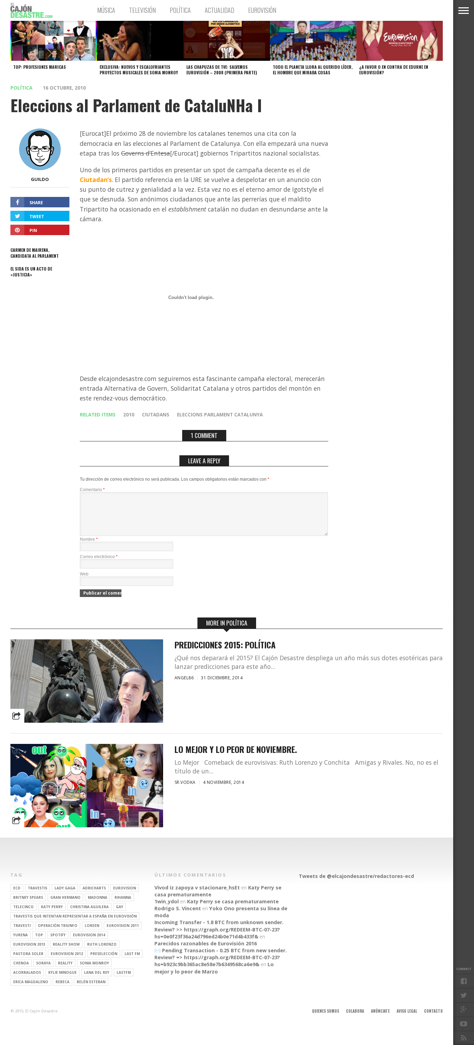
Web (84, 574)
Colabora (355, 1011)
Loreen (92, 925)
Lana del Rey (96, 972)
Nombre (89, 539)
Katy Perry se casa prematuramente (233, 901)
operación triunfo (57, 925)
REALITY (65, 963)
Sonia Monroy (94, 963)
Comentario (92, 489)
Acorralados (27, 972)
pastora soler (28, 953)
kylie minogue (62, 972)
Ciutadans (155, 414)
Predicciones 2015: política (225, 644)
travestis (37, 888)
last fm (132, 953)
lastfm (124, 972)
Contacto (433, 1011)
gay (119, 906)
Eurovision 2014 (89, 934)
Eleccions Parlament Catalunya (220, 414)
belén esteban (91, 981)
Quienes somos (325, 1011)
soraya (43, 963)
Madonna (97, 897)
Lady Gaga (64, 888)
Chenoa (21, 963)
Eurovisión (262, 10)
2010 (128, 414)
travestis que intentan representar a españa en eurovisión (75, 916)
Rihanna (123, 897)
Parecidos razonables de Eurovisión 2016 (205, 943)
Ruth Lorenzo (102, 944)
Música (106, 10)
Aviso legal (407, 1011)
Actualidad (219, 10)
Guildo (40, 179)
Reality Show (66, 944)
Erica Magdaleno (30, 981)
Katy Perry (52, 906)
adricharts (94, 888)
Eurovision (124, 888)
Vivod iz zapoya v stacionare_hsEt (197, 887)
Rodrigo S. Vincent (177, 908)
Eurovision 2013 (29, 944)
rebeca (62, 981)
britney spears (28, 897)
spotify (58, 934)
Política (180, 10)
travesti (22, 925)
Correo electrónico (99, 556)
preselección (103, 953)
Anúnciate (380, 1011)
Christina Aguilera (89, 906)
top (39, 934)
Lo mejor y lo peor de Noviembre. (236, 749)
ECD (16, 888)
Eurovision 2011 (123, 925)
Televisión (142, 10)
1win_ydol (166, 901)
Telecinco (23, 906)
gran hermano (65, 897)
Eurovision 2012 (67, 953)
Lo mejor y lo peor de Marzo (214, 967)
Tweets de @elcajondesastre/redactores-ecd (356, 876)
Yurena (20, 934)
